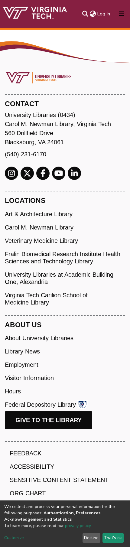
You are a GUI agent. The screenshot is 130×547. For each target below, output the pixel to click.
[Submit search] (85, 14)
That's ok (113, 538)
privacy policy (78, 526)
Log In (104, 14)
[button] (92, 14)
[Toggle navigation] (121, 14)
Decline (91, 538)
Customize (14, 538)
